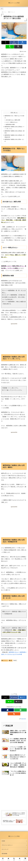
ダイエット (5, 660)
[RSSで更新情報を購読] (14, 713)
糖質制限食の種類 (10, 124)
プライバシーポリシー (7, 845)
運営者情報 (4, 853)
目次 (12, 112)
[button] (18, 46)
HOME (3, 841)
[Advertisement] (14, 94)
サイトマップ (5, 849)
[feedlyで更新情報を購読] (20, 709)
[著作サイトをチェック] (7, 709)
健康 (11, 660)
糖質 (16, 660)
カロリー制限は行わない (12, 122)
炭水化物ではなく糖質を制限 (13, 120)
